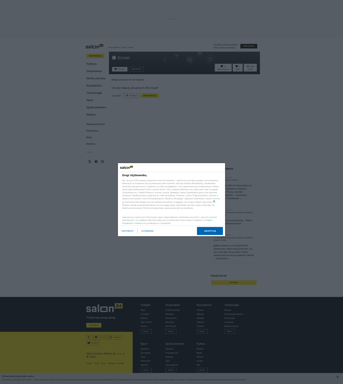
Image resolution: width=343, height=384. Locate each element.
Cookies (138, 223)
